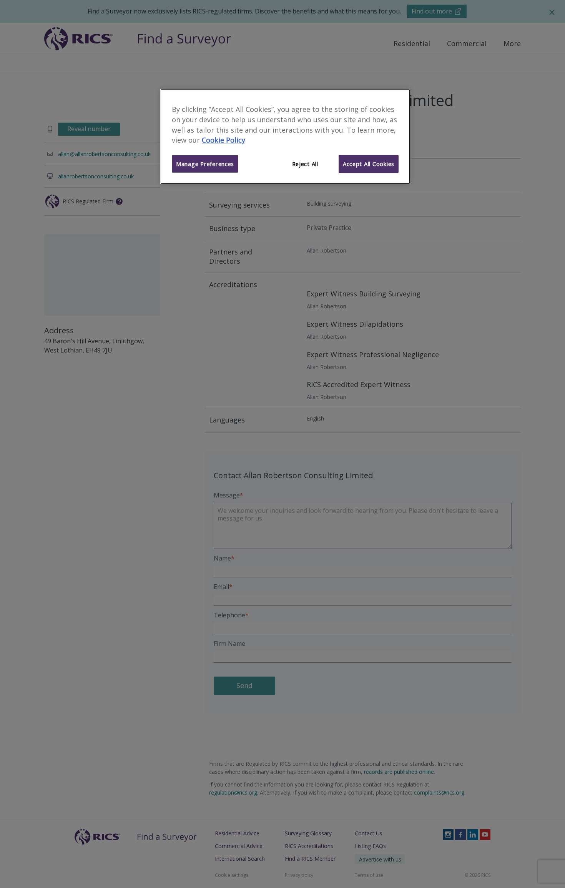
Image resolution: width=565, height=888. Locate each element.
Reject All (305, 164)
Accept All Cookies (368, 164)
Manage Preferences (205, 164)
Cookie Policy (223, 140)
